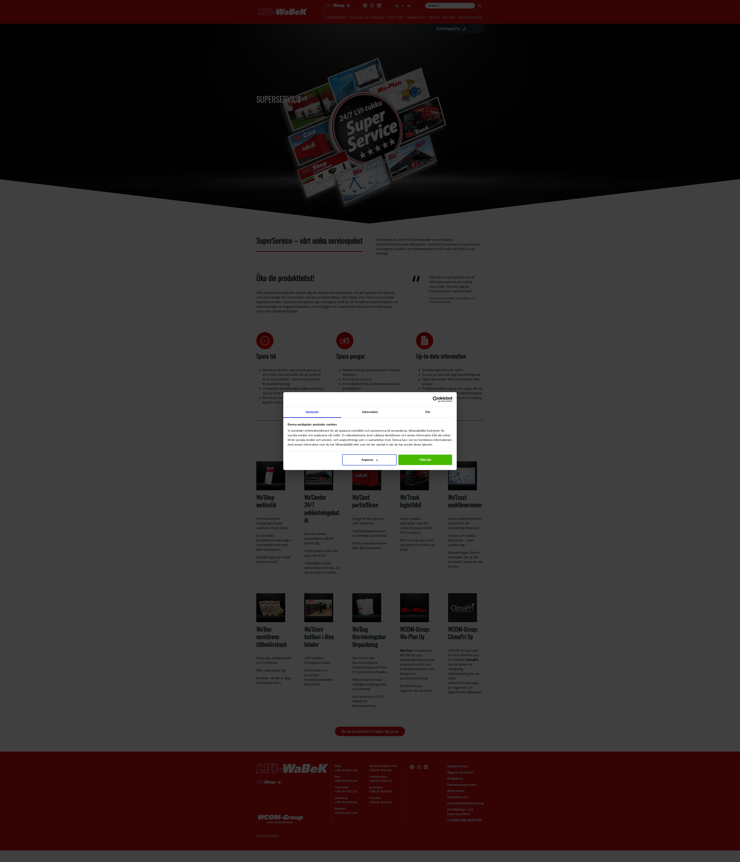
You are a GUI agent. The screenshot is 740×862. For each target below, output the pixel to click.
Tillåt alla (425, 459)
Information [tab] (370, 412)
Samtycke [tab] (312, 412)
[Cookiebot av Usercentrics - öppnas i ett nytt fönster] (435, 399)
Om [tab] (427, 412)
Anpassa (367, 459)
